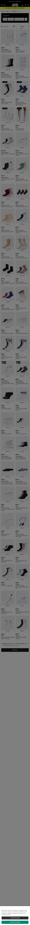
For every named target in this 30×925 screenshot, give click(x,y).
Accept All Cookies (15, 922)
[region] (15, 915)
